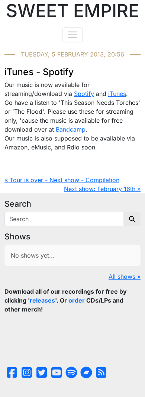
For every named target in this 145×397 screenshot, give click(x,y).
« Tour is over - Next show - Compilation (61, 180)
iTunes (117, 93)
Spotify (84, 93)
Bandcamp (71, 129)
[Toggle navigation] (72, 35)
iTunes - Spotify (39, 71)
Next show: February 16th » (102, 189)
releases (42, 300)
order (76, 300)
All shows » (125, 276)
